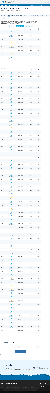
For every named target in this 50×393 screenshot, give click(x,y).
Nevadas (37, 15)
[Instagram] (46, 383)
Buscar (20, 351)
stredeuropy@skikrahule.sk (40, 368)
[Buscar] (42, 5)
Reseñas (25, 15)
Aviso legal (2, 387)
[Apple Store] (47, 386)
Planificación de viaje (12, 5)
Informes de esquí (19, 15)
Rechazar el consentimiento (33, 387)
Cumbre (29, 26)
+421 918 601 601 (36, 367)
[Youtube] (40, 383)
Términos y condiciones (14, 387)
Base (10, 26)
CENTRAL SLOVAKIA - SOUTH (8, 10)
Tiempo (9, 15)
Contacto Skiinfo (9, 383)
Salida (22, 345)
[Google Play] (41, 386)
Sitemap (19, 387)
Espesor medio (19, 26)
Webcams (13, 15)
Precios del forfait (44, 15)
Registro (3, 345)
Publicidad (15, 383)
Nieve (6, 5)
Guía (2, 15)
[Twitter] (43, 383)
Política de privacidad (7, 387)
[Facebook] (48, 383)
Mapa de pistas (31, 15)
